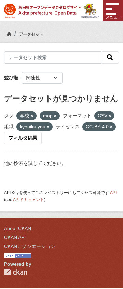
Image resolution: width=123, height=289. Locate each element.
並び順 (11, 77)
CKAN (15, 272)
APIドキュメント (28, 199)
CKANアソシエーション (29, 246)
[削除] (32, 116)
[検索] (110, 57)
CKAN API (15, 237)
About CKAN (17, 228)
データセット (31, 34)
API (113, 192)
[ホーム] (9, 34)
